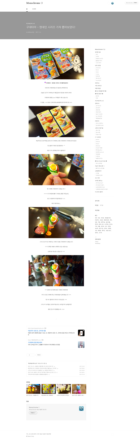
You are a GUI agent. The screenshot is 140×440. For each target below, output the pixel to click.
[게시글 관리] (33, 355)
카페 (97, 98)
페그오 (110, 224)
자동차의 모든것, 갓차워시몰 (37, 331)
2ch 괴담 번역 (99, 116)
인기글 (101, 205)
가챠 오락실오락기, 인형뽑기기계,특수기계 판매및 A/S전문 (44, 344)
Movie (97, 70)
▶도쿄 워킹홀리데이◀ (100, 91)
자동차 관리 (98, 112)
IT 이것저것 (98, 137)
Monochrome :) (34, 3)
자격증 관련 (98, 180)
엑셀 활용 (98, 154)
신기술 (97, 173)
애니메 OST (98, 78)
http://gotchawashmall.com (36, 328)
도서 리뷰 (97, 178)
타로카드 (97, 121)
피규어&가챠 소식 (32, 363)
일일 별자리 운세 (99, 125)
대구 (96, 218)
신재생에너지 (98, 171)
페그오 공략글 (99, 163)
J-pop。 (98, 74)
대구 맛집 (101, 228)
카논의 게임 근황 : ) (100, 166)
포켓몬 (109, 228)
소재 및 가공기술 (99, 128)
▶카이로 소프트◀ (100, 168)
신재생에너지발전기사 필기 (102, 189)
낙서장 (97, 56)
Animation (98, 67)
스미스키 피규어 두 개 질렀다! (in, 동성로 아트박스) (40, 370)
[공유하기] (31, 355)
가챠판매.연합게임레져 (35, 342)
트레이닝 (97, 83)
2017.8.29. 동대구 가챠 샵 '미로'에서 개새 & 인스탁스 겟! (42, 372)
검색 (109, 3)
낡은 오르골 (98, 65)
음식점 (97, 96)
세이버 (102, 226)
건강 (96, 230)
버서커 (96, 228)
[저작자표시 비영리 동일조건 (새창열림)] (44, 355)
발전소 (96, 232)
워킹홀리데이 (108, 218)
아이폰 (102, 218)
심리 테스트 (98, 105)
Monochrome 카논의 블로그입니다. (38, 409)
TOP (112, 434)
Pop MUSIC (98, 80)
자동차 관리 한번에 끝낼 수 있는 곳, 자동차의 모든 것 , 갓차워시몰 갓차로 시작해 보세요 (51, 334)
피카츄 (109, 226)
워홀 (99, 226)
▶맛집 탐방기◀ (99, 93)
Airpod (97, 143)
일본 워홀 (108, 222)
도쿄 (106, 226)
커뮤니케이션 (98, 85)
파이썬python (99, 150)
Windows (98, 146)
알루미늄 (103, 222)
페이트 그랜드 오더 (99, 224)
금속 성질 (98, 132)
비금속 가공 (98, 134)
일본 (96, 222)
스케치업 (98, 156)
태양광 (99, 230)
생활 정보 (98, 110)
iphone (97, 139)
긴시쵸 (100, 232)
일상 (97, 54)
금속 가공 (98, 130)
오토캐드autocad (100, 152)
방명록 (34, 9)
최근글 (96, 205)
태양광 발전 (106, 220)
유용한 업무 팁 (99, 158)
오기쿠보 (106, 224)
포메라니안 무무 (99, 58)
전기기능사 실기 (99, 183)
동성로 (101, 220)
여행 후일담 (98, 88)
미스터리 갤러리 (99, 192)
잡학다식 (97, 103)
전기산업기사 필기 (100, 185)
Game (97, 72)
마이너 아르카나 (99, 123)
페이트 (103, 230)
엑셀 (99, 222)
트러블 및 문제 (99, 175)
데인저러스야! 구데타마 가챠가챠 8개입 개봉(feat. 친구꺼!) (42, 368)
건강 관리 (98, 108)
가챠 (96, 226)
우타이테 (98, 76)
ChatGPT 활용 (99, 148)
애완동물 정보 (99, 118)
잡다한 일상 (98, 52)
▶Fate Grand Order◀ (101, 161)
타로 (99, 218)
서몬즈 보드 (108, 230)
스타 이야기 (98, 63)
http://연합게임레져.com (34, 340)
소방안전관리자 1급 (100, 187)
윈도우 (105, 228)
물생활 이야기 (99, 60)
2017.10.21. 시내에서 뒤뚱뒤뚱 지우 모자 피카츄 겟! (40, 366)
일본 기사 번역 (99, 114)
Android (98, 141)
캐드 (111, 220)
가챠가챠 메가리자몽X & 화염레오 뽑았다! (38, 374)
